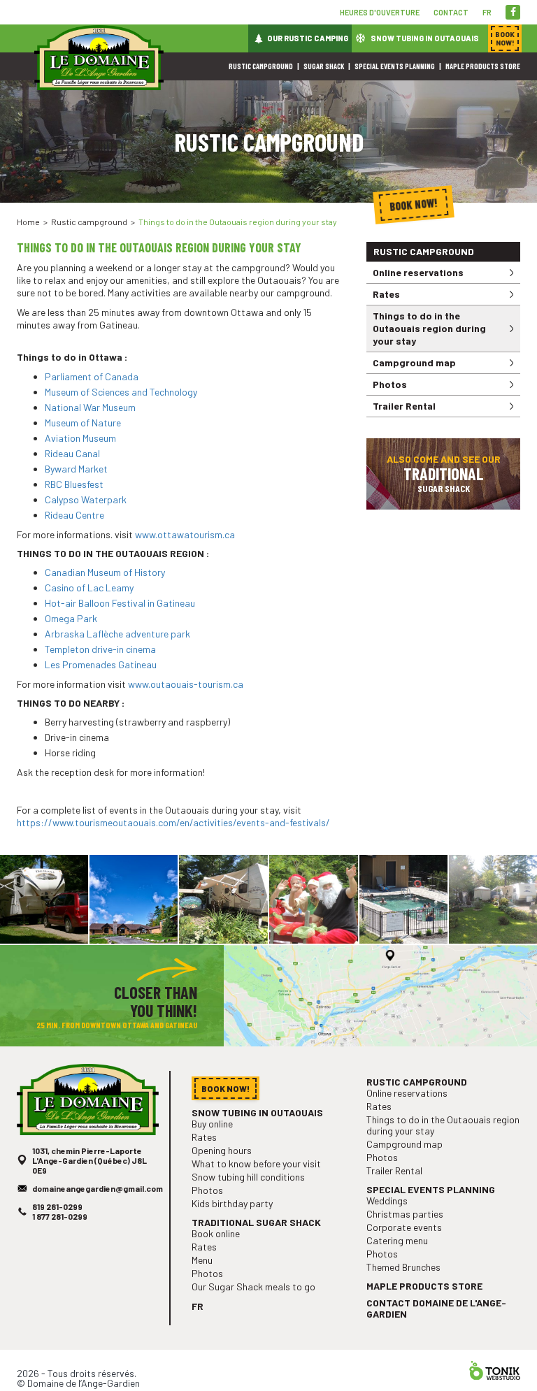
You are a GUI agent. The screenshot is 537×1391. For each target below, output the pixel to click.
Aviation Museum (80, 438)
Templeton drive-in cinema (100, 649)
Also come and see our (444, 473)
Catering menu (397, 1240)
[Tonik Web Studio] (494, 1370)
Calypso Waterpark (86, 499)
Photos (390, 384)
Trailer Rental (404, 406)
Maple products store (482, 66)
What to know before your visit (256, 1163)
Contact (451, 12)
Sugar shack (323, 66)
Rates (386, 294)
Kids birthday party (232, 1203)
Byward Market (76, 469)
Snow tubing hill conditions (248, 1177)
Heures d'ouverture (380, 12)
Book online (216, 1233)
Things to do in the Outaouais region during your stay (429, 328)
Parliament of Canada (91, 376)
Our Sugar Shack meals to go (253, 1286)
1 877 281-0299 (59, 1216)
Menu (202, 1260)
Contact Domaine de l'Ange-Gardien (436, 1308)
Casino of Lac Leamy (89, 587)
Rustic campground (261, 66)
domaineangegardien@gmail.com (97, 1188)
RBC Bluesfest (75, 484)
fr (487, 12)
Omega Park (71, 618)
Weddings (387, 1200)
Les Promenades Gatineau (101, 664)
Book (505, 38)
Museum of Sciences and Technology (121, 392)
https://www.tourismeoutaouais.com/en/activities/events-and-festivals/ (173, 822)
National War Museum (90, 407)
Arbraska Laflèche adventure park (117, 634)
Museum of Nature (83, 422)
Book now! (413, 204)
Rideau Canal (72, 453)
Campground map (414, 362)
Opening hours (222, 1150)
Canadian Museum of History (105, 572)
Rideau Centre (74, 515)
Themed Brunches (403, 1267)
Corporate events (404, 1227)
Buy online (212, 1124)
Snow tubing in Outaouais (425, 38)
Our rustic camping (307, 38)
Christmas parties (404, 1214)
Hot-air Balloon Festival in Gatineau (120, 603)
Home (28, 221)
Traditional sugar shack (256, 1222)
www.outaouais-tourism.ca (185, 684)
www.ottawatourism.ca (185, 534)
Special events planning (395, 66)
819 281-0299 (57, 1206)
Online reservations (418, 272)
